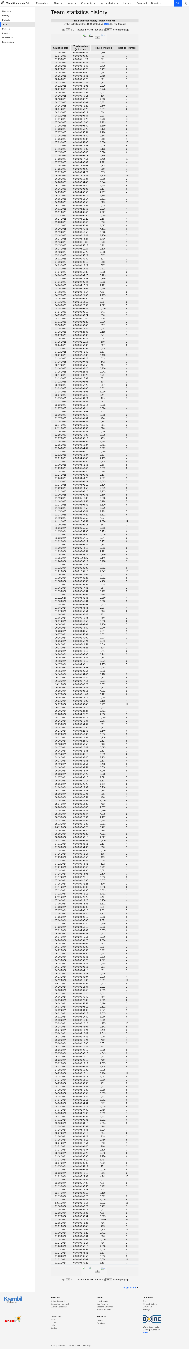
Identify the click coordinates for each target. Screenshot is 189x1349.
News (70, 3)
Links (126, 3)
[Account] (185, 3)
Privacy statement (59, 1345)
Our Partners (102, 1304)
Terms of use (74, 1345)
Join (145, 1301)
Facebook (101, 1323)
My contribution (107, 3)
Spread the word (104, 1309)
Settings (146, 1309)
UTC (106, 24)
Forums (54, 1322)
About (56, 3)
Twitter (100, 1320)
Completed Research (60, 1304)
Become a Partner (105, 1307)
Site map (86, 1345)
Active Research (58, 1301)
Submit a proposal (59, 1307)
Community (86, 3)
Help (53, 1325)
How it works (102, 1301)
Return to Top (129, 1288)
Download (147, 1307)
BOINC (146, 1332)
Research (41, 3)
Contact (54, 1328)
